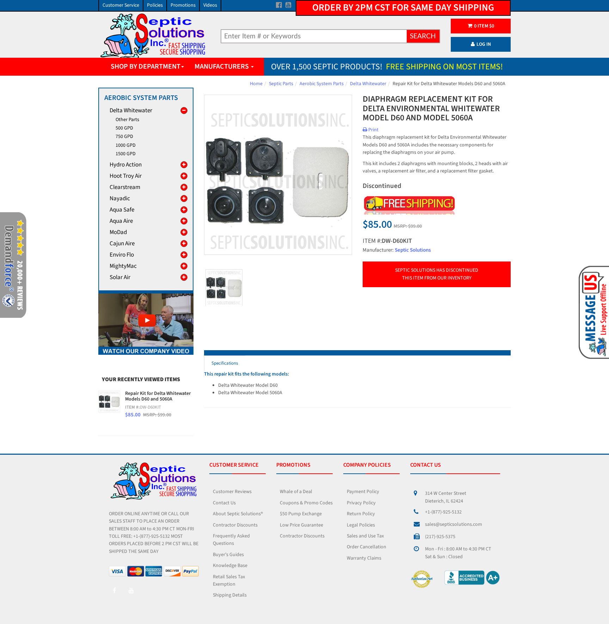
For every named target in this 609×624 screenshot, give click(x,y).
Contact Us (224, 502)
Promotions (183, 5)
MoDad (118, 232)
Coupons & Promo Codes (306, 502)
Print (373, 129)
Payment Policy (363, 491)
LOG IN (483, 44)
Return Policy (361, 513)
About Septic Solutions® (238, 513)
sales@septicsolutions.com (453, 524)
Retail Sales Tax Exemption (229, 580)
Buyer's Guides (228, 554)
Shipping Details (230, 595)
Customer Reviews (232, 491)
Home (256, 83)
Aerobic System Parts (322, 83)
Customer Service (121, 5)
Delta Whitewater (368, 83)
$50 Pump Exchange (301, 513)
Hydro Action (126, 164)
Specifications (224, 363)
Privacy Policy (361, 502)
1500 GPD (126, 153)
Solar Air (120, 277)
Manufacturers (222, 66)
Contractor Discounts (235, 525)
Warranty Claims (364, 558)
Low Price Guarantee (301, 525)
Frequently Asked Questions (231, 539)
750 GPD (124, 136)
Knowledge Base (230, 565)
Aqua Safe (122, 210)
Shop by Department (145, 66)
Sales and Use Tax (365, 536)
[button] (592, 311)
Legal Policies (361, 525)
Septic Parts (281, 83)
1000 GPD (126, 145)
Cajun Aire (122, 243)
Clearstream (125, 187)
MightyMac (123, 266)
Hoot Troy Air (126, 176)
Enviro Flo (122, 255)
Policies (155, 5)
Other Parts (127, 119)
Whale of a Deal (296, 491)
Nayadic (120, 198)
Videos (210, 5)
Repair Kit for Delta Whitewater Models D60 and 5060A (158, 396)
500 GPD (124, 128)
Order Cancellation (366, 546)
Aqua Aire (121, 221)
